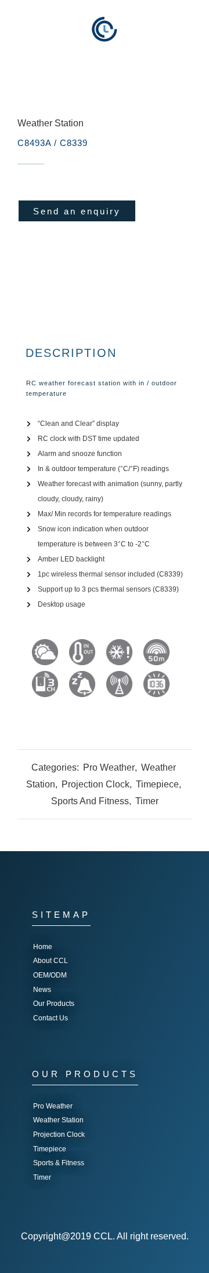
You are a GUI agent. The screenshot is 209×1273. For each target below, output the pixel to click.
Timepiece (157, 784)
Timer (146, 801)
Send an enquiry (77, 211)
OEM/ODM (50, 975)
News (42, 990)
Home (42, 947)
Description (71, 352)
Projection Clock (95, 784)
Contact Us (50, 1018)
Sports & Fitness (58, 1163)
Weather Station (50, 123)
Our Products (53, 1004)
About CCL (50, 961)
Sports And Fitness (90, 801)
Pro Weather (109, 767)
